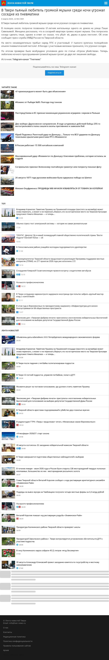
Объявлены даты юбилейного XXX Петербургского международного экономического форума (58, 337)
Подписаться (54, 73)
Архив (6, 650)
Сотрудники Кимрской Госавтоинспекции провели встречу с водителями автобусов (53, 271)
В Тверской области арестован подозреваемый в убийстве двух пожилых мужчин (52, 410)
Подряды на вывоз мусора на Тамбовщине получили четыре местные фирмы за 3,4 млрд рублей (60, 492)
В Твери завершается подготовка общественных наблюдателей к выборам (50, 457)
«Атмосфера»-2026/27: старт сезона (32, 433)
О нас (5, 627)
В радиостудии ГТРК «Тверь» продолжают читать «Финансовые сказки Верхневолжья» (55, 422)
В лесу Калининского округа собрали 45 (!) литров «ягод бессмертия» (47, 550)
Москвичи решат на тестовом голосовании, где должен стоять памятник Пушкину (53, 387)
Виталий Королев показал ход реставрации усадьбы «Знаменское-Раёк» (49, 515)
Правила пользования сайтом (17, 645)
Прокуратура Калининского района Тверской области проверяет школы (48, 527)
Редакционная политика (14, 636)
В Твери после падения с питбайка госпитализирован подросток (45, 363)
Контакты (7, 632)
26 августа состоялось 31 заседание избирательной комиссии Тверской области (52, 445)
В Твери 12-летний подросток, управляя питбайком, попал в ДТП (45, 375)
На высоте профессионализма (30, 282)
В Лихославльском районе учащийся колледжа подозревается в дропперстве (51, 247)
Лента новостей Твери (13, 654)
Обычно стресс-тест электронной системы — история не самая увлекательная (51, 224)
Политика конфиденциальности (17, 641)
